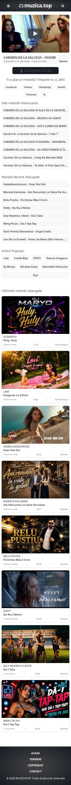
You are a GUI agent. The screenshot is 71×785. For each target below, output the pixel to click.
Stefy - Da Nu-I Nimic (17, 208)
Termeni (35, 759)
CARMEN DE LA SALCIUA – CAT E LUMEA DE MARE (35, 126)
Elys (35, 275)
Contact (35, 771)
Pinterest (31, 94)
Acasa (35, 753)
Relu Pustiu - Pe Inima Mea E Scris (25, 200)
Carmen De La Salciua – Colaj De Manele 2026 (32, 157)
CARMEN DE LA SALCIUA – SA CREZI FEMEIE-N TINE (36, 149)
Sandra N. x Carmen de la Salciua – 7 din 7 (30, 134)
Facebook (11, 87)
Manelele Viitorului (55, 266)
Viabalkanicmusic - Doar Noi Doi (24, 184)
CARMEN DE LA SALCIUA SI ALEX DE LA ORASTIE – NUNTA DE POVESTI (36, 110)
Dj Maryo (9, 266)
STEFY (37, 258)
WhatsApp (45, 87)
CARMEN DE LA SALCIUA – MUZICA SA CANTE (32, 118)
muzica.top (37, 5)
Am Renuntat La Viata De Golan (24, 503)
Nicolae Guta (28, 266)
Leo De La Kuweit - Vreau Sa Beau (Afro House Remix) (36, 239)
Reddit (61, 87)
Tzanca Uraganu (57, 258)
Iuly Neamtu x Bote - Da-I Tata (23, 216)
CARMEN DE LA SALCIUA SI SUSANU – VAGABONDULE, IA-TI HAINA (36, 142)
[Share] (44, 94)
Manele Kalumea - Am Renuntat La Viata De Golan (36, 192)
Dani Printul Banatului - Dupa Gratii (27, 231)
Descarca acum (37, 70)
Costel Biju (21, 258)
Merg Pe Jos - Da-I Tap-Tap (19, 223)
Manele (63, 61)
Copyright (35, 765)
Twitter (28, 87)
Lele (6, 258)
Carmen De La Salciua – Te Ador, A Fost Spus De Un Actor (36, 165)
